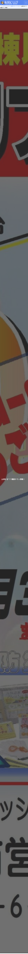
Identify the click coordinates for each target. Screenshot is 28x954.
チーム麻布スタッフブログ (14, 6)
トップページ (3, 6)
